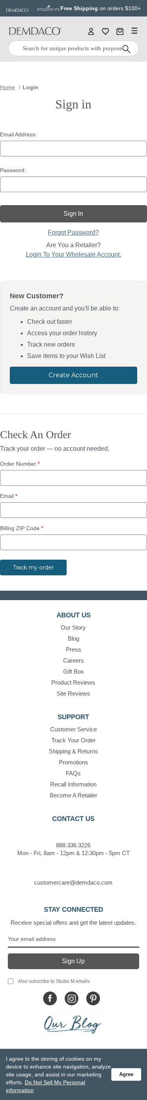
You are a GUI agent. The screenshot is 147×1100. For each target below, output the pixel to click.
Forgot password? (73, 232)
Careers (73, 660)
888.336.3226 (73, 845)
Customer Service (73, 729)
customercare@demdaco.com (73, 882)
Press (73, 649)
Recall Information (73, 784)
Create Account (73, 375)
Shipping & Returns (73, 751)
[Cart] (120, 31)
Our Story (73, 627)
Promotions (73, 762)
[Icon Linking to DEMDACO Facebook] (50, 998)
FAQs (73, 773)
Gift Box (73, 671)
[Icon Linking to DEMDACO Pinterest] (93, 998)
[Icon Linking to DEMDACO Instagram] (71, 998)
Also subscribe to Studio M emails (54, 981)
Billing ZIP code (21, 528)
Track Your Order (73, 740)
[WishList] (105, 31)
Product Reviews (73, 682)
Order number (20, 464)
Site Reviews (73, 693)
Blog (73, 638)
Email (8, 496)
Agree (126, 1074)
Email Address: (18, 134)
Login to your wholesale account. (73, 254)
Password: (13, 170)
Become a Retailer (73, 795)
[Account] (91, 31)
